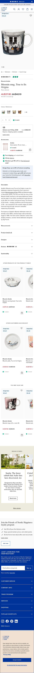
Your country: (5, 573)
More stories (17, 508)
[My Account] (19, 9)
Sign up (29, 568)
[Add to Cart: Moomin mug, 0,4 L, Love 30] (22, 435)
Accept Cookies (17, 660)
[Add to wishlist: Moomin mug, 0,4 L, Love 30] (21, 390)
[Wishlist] (23, 9)
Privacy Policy (7, 654)
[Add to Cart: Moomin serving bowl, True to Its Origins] (22, 313)
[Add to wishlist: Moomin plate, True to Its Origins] (21, 328)
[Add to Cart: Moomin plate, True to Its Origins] (22, 373)
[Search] (14, 9)
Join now (5, 543)
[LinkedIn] (16, 621)
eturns (12, 158)
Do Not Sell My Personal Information (17, 665)
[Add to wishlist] (31, 15)
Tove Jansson (5, 90)
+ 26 (26, 112)
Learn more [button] (6, 135)
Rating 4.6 (21, 1)
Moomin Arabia (5, 81)
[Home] (1, 72)
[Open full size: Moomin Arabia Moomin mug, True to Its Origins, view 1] (17, 41)
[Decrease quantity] (2, 120)
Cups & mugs (22, 72)
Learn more (4, 538)
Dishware (14, 72)
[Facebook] (7, 621)
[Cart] (27, 9)
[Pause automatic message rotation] (32, 1)
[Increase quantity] (9, 120)
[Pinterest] (11, 621)
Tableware (7, 72)
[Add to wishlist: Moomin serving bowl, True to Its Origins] (21, 268)
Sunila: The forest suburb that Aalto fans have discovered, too (13, 475)
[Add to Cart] (30, 150)
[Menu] (32, 9)
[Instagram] (2, 621)
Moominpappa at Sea (11, 192)
